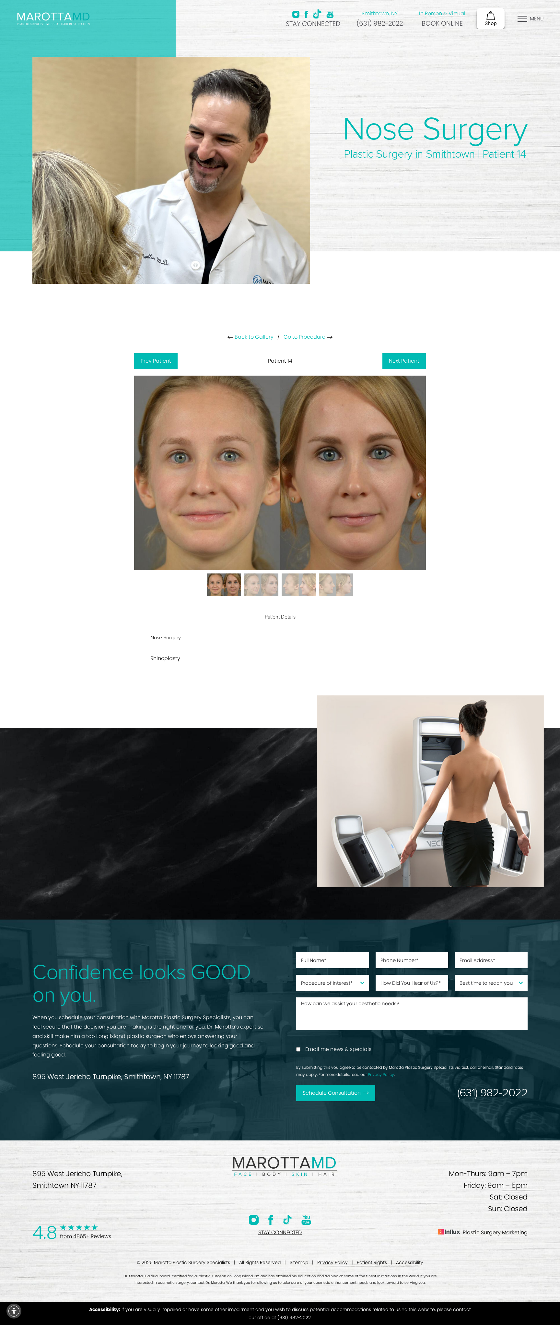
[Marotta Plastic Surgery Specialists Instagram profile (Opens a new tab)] (295, 14)
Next (404, 361)
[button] (13, 1311)
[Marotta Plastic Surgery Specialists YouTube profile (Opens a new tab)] (330, 14)
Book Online (442, 23)
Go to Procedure (305, 337)
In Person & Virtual (442, 13)
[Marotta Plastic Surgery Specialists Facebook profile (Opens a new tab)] (306, 14)
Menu (537, 18)
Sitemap (299, 1262)
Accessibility (409, 1262)
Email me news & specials (338, 1049)
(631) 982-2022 (379, 23)
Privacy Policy (381, 1074)
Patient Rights (372, 1262)
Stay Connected (313, 23)
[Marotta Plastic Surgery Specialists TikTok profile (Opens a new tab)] (317, 14)
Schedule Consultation (332, 1093)
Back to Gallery (253, 337)
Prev (156, 361)
